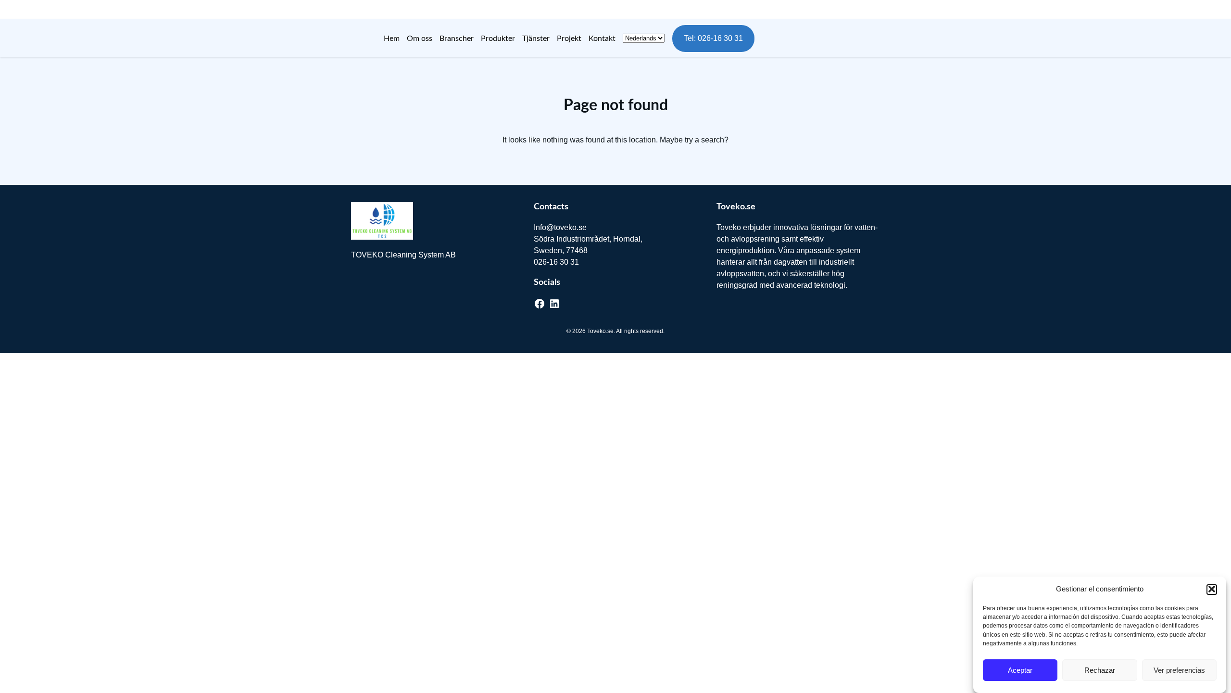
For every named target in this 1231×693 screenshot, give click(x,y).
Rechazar (1099, 670)
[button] (1212, 589)
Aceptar (1020, 670)
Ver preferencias (1179, 670)
